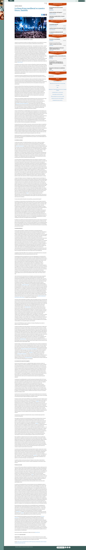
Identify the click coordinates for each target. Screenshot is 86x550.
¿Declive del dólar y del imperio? (55, 12)
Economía (30, 16)
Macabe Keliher (19, 16)
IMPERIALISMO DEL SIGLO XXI (57, 3)
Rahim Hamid (51, 18)
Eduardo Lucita (51, 50)
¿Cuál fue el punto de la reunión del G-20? (57, 28)
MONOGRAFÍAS (57, 72)
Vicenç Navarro (51, 33)
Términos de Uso (35, 546)
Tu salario (57, 85)
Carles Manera (51, 40)
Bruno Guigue (51, 58)
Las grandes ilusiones (53, 24)
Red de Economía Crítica (58, 81)
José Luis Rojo (51, 45)
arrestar (22, 512)
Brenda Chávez (51, 70)
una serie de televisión (20, 146)
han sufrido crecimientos (22, 353)
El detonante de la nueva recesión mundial (56, 8)
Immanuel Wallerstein (52, 29)
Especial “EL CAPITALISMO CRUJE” (57, 35)
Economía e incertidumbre (54, 39)
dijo (32, 474)
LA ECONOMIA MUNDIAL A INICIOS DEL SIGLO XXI (57, 52)
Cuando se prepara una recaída (55, 44)
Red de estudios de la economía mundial (57, 96)
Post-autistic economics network (58, 94)
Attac (57, 87)
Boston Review (37, 532)
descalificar (18, 511)
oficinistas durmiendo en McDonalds (22, 103)
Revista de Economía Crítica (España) (58, 98)
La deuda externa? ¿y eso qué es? (57, 92)
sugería (35, 455)
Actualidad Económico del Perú (57, 100)
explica (37, 401)
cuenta (37, 423)
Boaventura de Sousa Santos (53, 25)
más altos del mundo (28, 357)
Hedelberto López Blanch (52, 13)
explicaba (31, 352)
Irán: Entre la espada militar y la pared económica (56, 17)
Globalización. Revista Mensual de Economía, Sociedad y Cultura (57, 90)
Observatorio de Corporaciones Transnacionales (57, 83)
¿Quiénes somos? (60, 547)
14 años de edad (19, 62)
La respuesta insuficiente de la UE (56, 32)
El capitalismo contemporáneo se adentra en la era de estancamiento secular (56, 63)
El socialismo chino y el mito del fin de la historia (57, 56)
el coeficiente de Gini (25, 284)
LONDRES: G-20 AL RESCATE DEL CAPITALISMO (57, 20)
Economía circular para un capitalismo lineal (57, 68)
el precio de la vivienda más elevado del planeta (29, 348)
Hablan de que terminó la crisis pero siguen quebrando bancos (56, 48)
